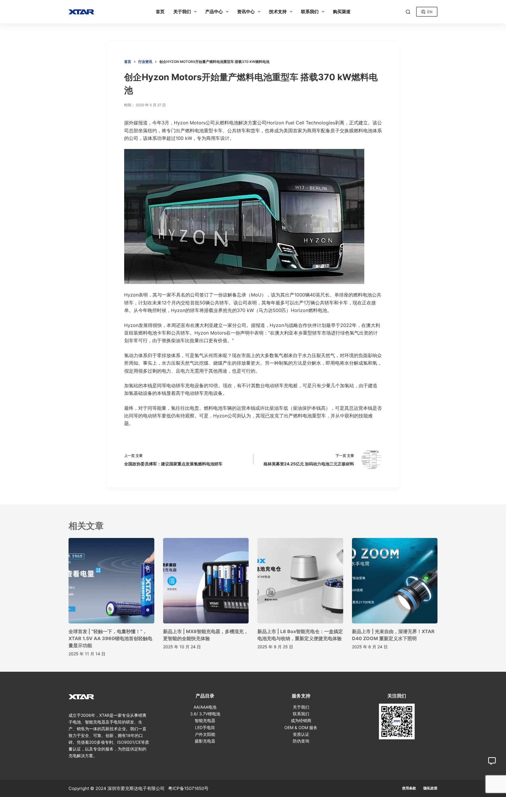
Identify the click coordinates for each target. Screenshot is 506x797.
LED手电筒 (205, 727)
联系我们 (301, 713)
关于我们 (301, 707)
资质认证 (301, 734)
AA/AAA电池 (205, 707)
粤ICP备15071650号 (188, 788)
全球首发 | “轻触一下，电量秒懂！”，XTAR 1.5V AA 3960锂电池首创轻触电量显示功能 (110, 638)
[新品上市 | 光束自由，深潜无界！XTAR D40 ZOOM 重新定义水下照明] (395, 581)
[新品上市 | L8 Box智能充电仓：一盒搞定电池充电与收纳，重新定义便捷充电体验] (300, 581)
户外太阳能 (205, 734)
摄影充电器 (205, 740)
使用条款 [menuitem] (409, 788)
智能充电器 (205, 720)
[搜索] (408, 12)
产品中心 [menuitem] (214, 11)
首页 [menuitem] (160, 11)
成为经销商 (301, 720)
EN (430, 11)
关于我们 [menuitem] (182, 11)
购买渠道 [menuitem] (342, 11)
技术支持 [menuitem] (278, 11)
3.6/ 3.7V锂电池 (205, 713)
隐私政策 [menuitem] (430, 788)
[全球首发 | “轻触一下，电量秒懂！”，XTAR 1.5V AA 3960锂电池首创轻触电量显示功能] (111, 581)
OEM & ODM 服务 (300, 727)
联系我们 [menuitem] (310, 11)
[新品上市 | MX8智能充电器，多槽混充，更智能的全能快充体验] (206, 581)
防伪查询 (301, 740)
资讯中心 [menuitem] (246, 11)
